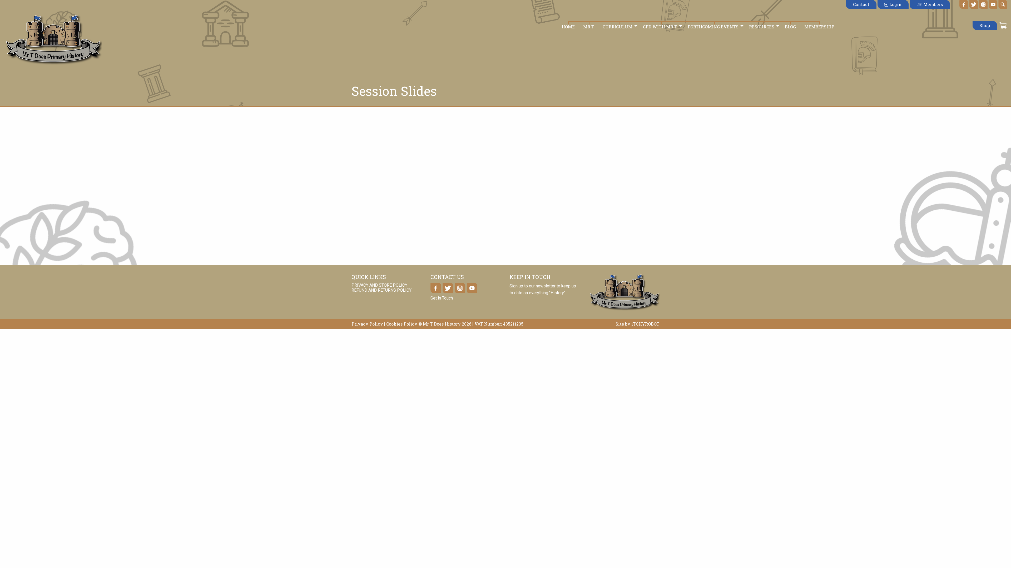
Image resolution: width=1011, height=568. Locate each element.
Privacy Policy (367, 324)
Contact (861, 4)
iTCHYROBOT (645, 324)
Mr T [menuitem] (588, 26)
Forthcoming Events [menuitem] (713, 26)
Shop (984, 25)
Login (894, 4)
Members (932, 4)
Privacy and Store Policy (379, 285)
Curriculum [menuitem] (617, 26)
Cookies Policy (401, 324)
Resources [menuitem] (761, 26)
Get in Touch (441, 298)
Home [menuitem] (568, 26)
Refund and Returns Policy (381, 290)
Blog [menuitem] (790, 26)
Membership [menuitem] (819, 26)
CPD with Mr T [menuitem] (660, 26)
